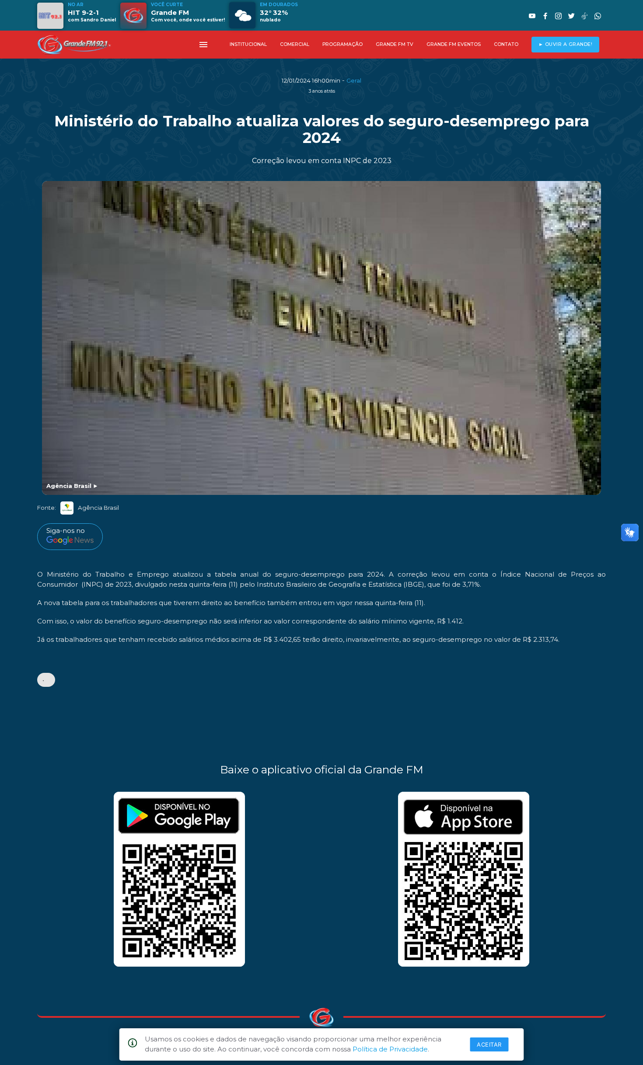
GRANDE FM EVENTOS (453, 44)
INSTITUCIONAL (248, 44)
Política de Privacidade (390, 1049)
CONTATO (506, 44)
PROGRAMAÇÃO (342, 44)
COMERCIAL (294, 44)
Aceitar (489, 1044)
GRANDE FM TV (394, 44)
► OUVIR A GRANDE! (565, 44)
